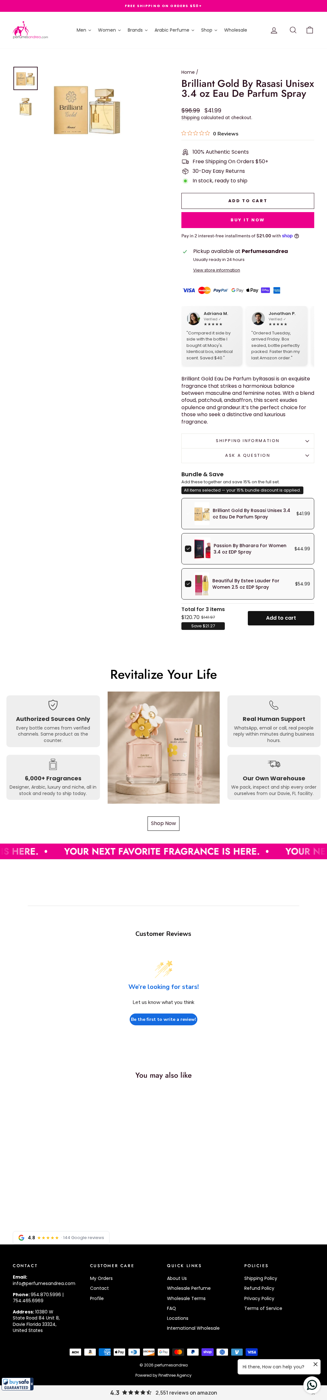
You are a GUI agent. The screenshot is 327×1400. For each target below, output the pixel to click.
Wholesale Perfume (189, 1288)
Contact (99, 1288)
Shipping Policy (260, 1278)
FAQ (171, 1308)
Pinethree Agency (175, 1375)
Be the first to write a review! (163, 1019)
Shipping (190, 118)
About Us (177, 1278)
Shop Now (163, 823)
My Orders (101, 1278)
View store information (216, 270)
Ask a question (247, 455)
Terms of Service (263, 1308)
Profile (97, 1298)
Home (188, 72)
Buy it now (248, 220)
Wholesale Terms (186, 1298)
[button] (18, 1384)
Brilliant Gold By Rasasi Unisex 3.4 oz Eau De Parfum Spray (251, 513)
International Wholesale (193, 1328)
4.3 (114, 1392)
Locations (177, 1318)
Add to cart (281, 618)
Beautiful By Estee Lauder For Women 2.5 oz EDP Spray (245, 584)
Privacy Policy (259, 1298)
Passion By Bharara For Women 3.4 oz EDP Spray (250, 548)
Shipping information (248, 441)
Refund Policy (259, 1288)
